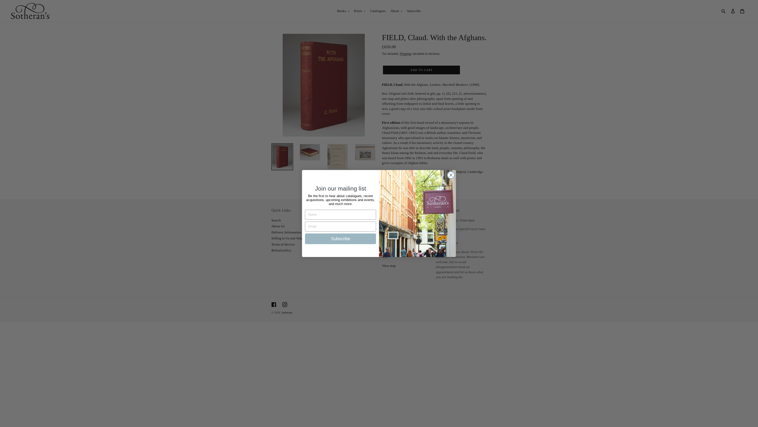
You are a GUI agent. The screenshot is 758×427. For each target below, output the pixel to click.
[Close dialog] (450, 175)
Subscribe (340, 238)
